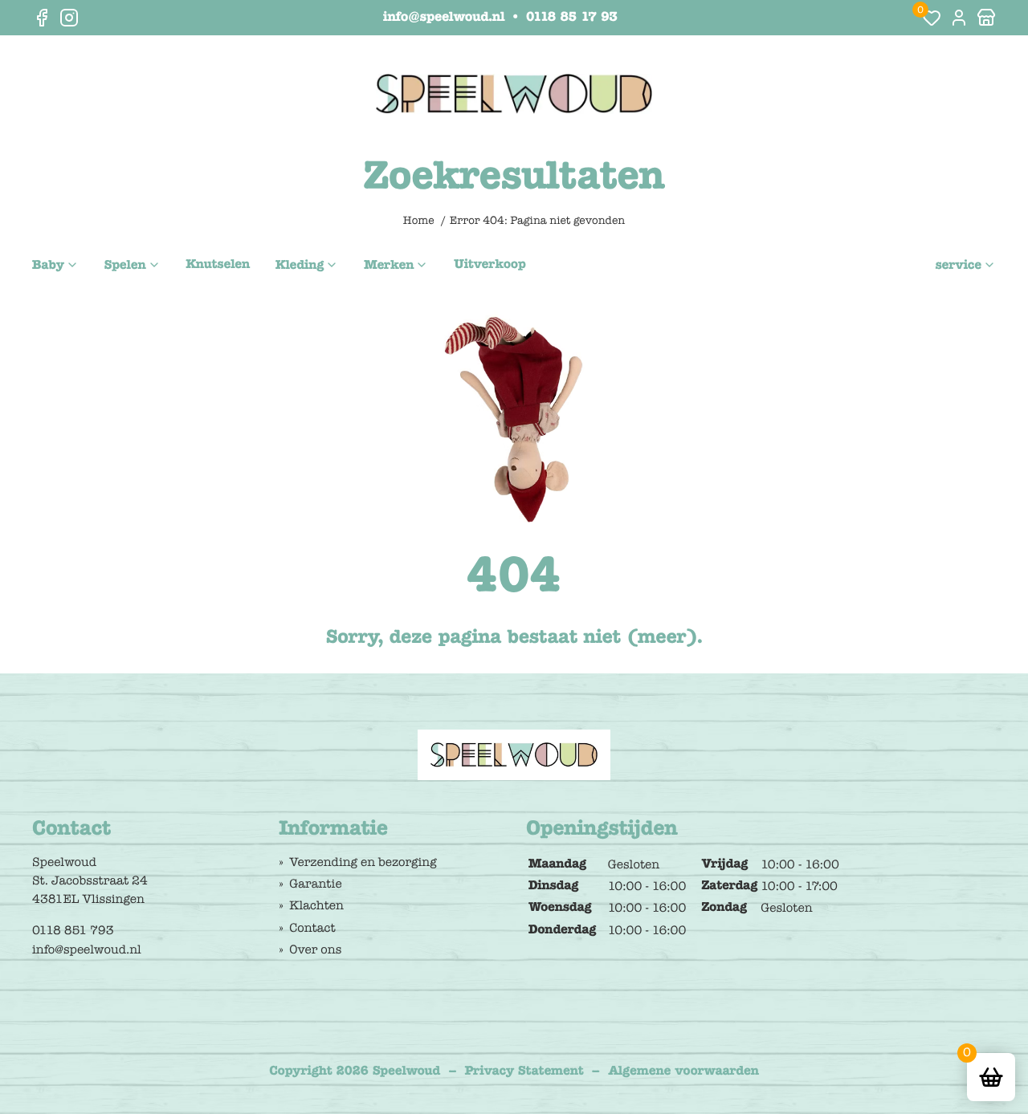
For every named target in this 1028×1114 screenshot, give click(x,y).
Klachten (316, 905)
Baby (48, 265)
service (958, 265)
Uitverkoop (489, 265)
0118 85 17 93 (572, 17)
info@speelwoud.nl (443, 17)
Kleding (299, 265)
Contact (312, 928)
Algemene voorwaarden (683, 1071)
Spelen (125, 265)
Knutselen (218, 265)
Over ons (315, 949)
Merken (389, 265)
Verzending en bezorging (362, 862)
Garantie (315, 883)
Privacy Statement (524, 1071)
